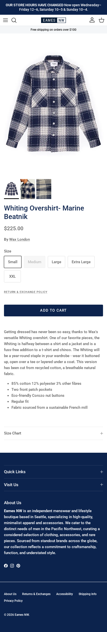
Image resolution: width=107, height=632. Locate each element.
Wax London (19, 239)
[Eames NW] (53, 20)
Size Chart (12, 433)
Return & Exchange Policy (26, 292)
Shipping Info (88, 594)
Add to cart (53, 310)
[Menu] (5, 20)
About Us (10, 594)
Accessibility (64, 594)
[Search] (16, 20)
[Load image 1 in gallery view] (53, 105)
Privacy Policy (13, 601)
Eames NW (22, 615)
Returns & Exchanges (36, 594)
